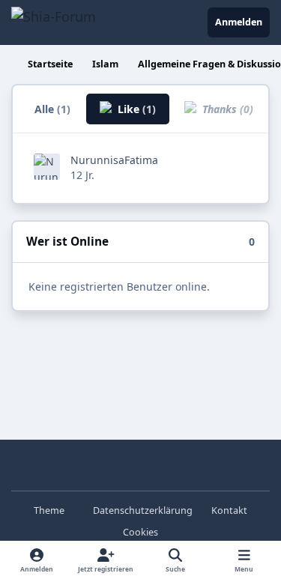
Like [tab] (135, 109)
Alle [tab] (52, 109)
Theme (50, 510)
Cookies (140, 532)
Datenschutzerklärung (143, 510)
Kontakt (229, 510)
